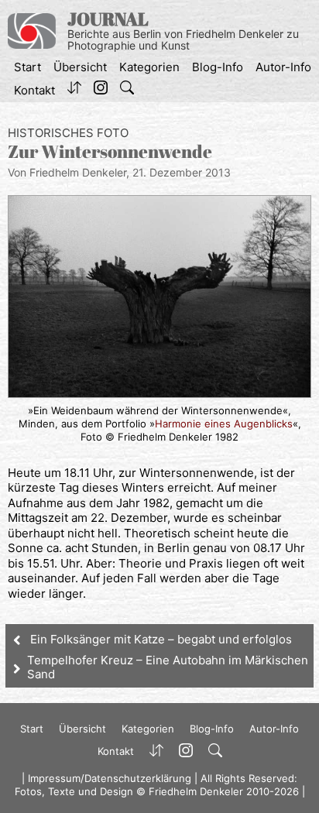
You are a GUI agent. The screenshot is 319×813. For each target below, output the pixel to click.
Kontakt (34, 90)
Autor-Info (283, 67)
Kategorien (149, 67)
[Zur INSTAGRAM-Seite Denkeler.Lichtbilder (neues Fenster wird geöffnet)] (100, 90)
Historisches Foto (68, 132)
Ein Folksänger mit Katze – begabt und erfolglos (161, 639)
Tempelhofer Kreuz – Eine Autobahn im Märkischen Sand (167, 667)
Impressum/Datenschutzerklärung (109, 778)
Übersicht (80, 67)
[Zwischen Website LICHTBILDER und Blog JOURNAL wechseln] (74, 90)
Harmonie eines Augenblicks (224, 423)
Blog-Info (217, 67)
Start (27, 67)
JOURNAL (108, 19)
